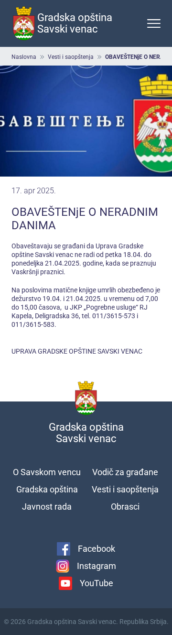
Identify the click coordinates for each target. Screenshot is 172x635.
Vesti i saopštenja (71, 57)
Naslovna (23, 57)
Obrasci (125, 506)
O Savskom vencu (47, 472)
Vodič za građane (125, 472)
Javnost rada (47, 506)
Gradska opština (47, 489)
